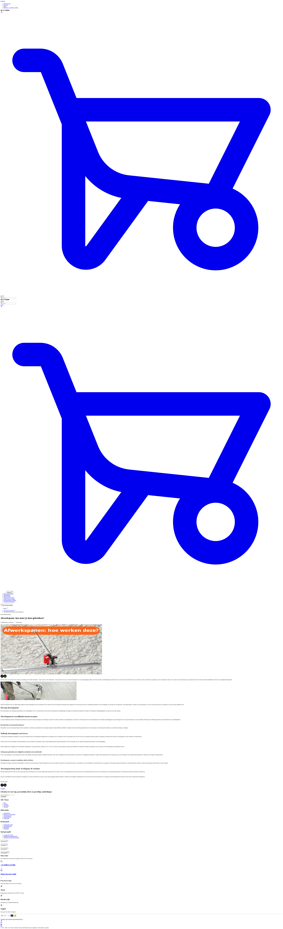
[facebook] (1, 921)
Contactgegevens (7, 815)
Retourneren (6, 827)
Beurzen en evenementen (9, 814)
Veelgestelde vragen (8, 824)
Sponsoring (6, 805)
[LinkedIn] (5, 676)
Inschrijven (3, 796)
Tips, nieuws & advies (7, 605)
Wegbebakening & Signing (10, 600)
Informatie (3, 845)
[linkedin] (1, 924)
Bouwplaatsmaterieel (8, 593)
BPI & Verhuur (7, 596)
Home (5, 608)
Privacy (21, 919)
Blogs (5, 6)
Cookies (14, 919)
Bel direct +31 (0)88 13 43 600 (11, 7)
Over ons (6, 5)
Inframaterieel (7, 595)
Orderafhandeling (8, 826)
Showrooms (6, 818)
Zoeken (2, 296)
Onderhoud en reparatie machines (11, 837)
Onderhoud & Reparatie (9, 601)
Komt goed (3, 849)
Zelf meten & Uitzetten (9, 597)
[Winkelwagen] (141, 154)
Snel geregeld (4, 852)
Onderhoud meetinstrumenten (10, 836)
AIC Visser (3, 841)
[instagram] (1, 926)
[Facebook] (2, 676)
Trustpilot (3, 1)
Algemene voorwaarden (6, 919)
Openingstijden (7, 817)
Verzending (6, 828)
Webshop (9, 592)
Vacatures (6, 807)
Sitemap (17, 919)
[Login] (141, 12)
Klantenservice (7, 3)
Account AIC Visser (8, 835)
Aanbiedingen (7, 813)
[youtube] (1, 922)
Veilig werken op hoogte (9, 599)
